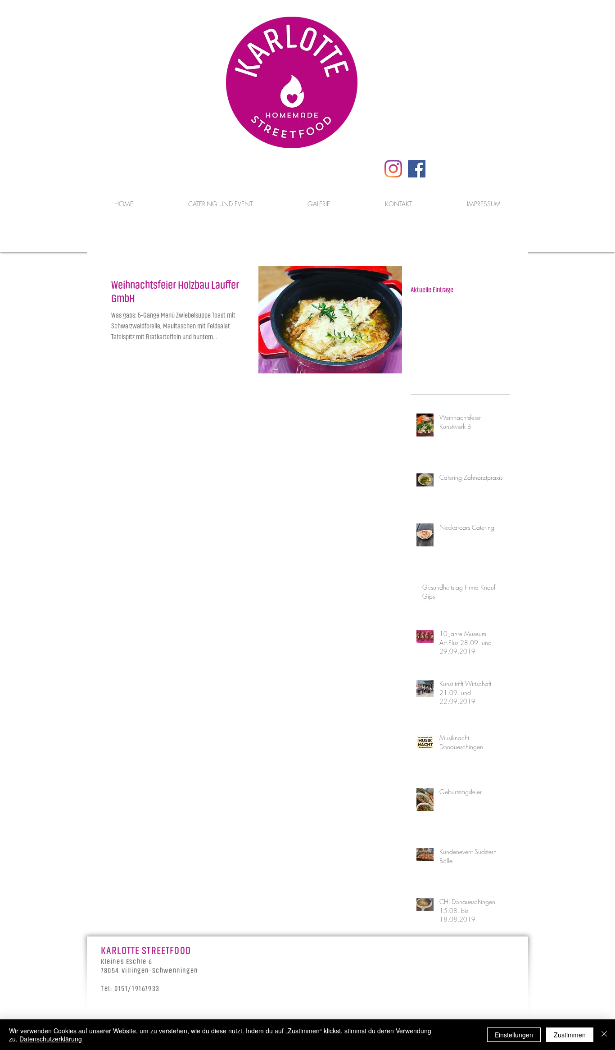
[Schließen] (604, 1035)
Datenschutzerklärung (50, 1038)
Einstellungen (514, 1034)
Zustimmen (570, 1034)
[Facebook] (416, 168)
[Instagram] (393, 168)
